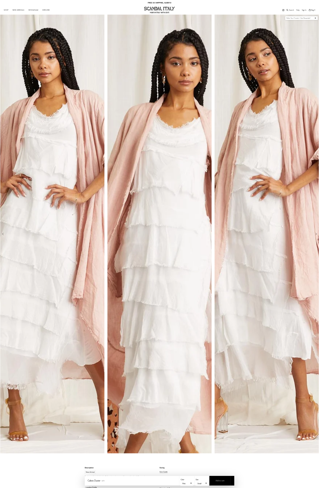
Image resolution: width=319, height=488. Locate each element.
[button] (316, 234)
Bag (313, 10)
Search (291, 10)
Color (182, 480)
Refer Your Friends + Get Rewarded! (298, 18)
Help (298, 10)
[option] (159, 3)
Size (197, 480)
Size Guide (163, 472)
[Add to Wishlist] (232, 481)
